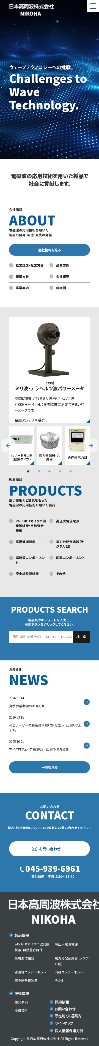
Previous (8, 446)
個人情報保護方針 (69, 1030)
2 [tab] (39, 471)
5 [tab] (70, 471)
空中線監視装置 (27, 573)
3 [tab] (49, 471)
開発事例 (21, 1002)
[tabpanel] (21, 445)
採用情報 (62, 1002)
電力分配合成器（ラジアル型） (70, 543)
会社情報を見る (49, 250)
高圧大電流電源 (67, 521)
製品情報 (22, 935)
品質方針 (62, 265)
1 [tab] (28, 471)
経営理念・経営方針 (30, 265)
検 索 (81, 636)
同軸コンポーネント (70, 557)
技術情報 (22, 993)
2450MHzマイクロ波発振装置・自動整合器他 (31, 526)
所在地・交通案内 (68, 1015)
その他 (61, 573)
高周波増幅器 (25, 541)
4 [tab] (60, 471)
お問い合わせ (49, 848)
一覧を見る (49, 767)
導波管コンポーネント (30, 559)
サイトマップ (64, 1023)
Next (91, 446)
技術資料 (21, 1010)
